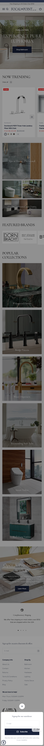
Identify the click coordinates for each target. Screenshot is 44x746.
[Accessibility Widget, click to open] (3, 742)
